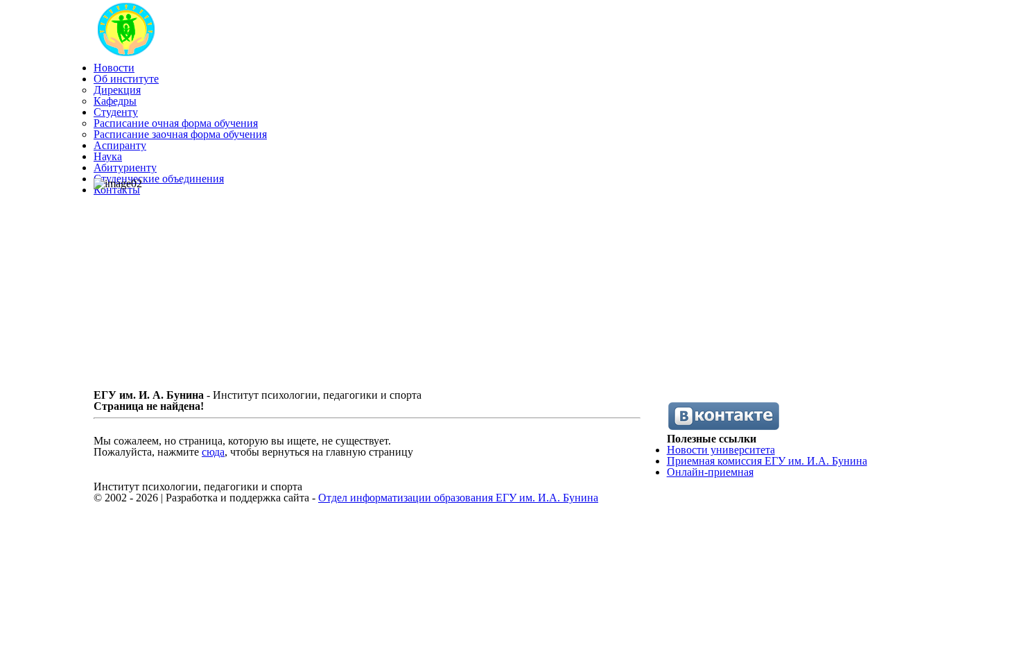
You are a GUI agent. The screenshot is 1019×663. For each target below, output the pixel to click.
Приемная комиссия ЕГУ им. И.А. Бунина (767, 461)
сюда (213, 452)
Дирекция (117, 90)
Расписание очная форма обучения (176, 123)
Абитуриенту (125, 167)
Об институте (126, 79)
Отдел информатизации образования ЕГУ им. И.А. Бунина (458, 497)
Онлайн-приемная (710, 472)
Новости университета (721, 450)
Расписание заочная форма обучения (180, 134)
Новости (114, 68)
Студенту (116, 112)
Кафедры (115, 101)
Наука (108, 156)
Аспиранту (120, 145)
